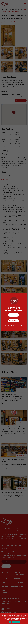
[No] (26, 618)
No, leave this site (13, 320)
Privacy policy (16, 621)
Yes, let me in (13, 314)
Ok (10, 621)
